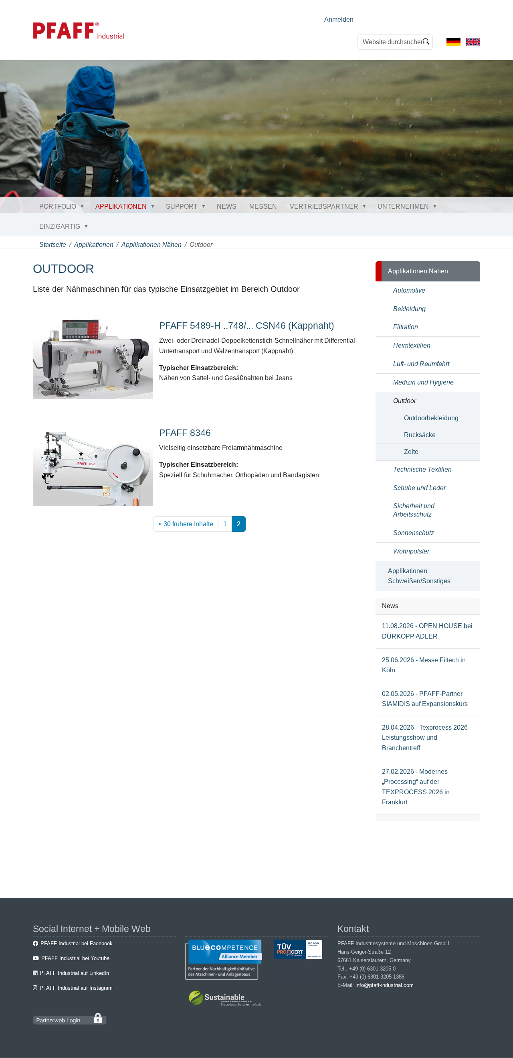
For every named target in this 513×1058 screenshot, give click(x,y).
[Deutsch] (453, 41)
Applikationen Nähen (151, 244)
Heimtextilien (411, 345)
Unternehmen (403, 206)
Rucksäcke (420, 434)
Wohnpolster (411, 551)
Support (182, 206)
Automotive (409, 290)
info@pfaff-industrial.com (384, 985)
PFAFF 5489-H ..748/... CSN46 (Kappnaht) (246, 325)
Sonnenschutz (413, 532)
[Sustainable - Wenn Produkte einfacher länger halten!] (226, 1000)
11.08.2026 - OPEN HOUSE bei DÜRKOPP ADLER (427, 631)
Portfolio (57, 206)
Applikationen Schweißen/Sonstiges (419, 576)
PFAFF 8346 (185, 432)
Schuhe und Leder (419, 487)
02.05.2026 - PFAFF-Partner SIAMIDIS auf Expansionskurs (425, 699)
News (226, 206)
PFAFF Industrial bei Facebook (76, 943)
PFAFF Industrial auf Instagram (76, 988)
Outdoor (404, 400)
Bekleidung (409, 308)
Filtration (405, 327)
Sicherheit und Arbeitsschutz (413, 510)
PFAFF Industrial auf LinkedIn (74, 973)
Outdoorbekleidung (431, 418)
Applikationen (121, 206)
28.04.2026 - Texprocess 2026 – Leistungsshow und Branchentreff (427, 737)
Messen (263, 206)
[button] (84, 206)
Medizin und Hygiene (423, 382)
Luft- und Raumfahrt (421, 363)
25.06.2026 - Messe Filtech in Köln (424, 665)
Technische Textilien (422, 469)
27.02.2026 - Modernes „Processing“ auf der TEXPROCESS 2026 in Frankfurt (416, 787)
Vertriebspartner (324, 206)
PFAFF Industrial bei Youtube (75, 958)
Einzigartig (59, 226)
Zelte (411, 451)
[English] (473, 41)
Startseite (52, 244)
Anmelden (338, 19)
